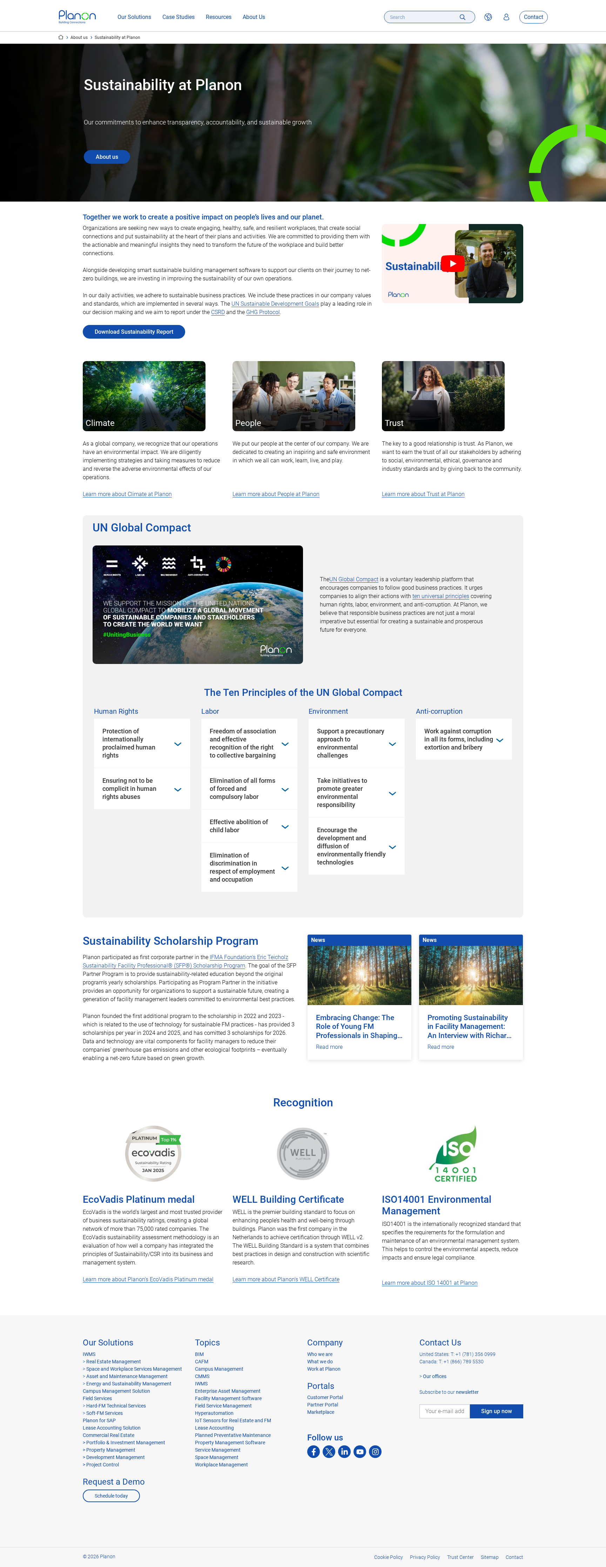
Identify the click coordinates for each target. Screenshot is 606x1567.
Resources (218, 17)
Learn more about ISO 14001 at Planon (430, 1283)
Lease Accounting (214, 1428)
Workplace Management (221, 1464)
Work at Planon (324, 1369)
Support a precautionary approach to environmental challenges (350, 743)
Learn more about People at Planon (276, 494)
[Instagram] (375, 1451)
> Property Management (109, 1450)
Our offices (434, 1376)
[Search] (462, 17)
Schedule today (111, 1496)
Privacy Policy (425, 1557)
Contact (533, 17)
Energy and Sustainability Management (128, 1383)
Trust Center (460, 1557)
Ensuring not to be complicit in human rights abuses (129, 788)
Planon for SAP (99, 1420)
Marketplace (320, 1412)
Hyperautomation (214, 1413)
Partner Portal (322, 1404)
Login (506, 17)
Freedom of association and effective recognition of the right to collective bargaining (243, 743)
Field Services (97, 1398)
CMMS (202, 1376)
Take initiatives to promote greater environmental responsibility (342, 792)
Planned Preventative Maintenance (233, 1435)
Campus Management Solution (116, 1391)
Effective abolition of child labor (239, 826)
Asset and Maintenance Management (126, 1376)
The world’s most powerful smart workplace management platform (60, 37)
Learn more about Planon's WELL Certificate (286, 1279)
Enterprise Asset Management (228, 1391)
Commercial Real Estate (108, 1435)
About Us (254, 17)
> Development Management (114, 1457)
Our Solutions (134, 17)
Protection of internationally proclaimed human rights (128, 743)
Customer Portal (325, 1397)
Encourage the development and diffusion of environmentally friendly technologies (351, 846)
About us (79, 37)
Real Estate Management (113, 1361)
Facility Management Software (228, 1398)
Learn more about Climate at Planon (127, 494)
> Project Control (101, 1464)
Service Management (218, 1450)
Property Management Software (230, 1442)
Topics (207, 1343)
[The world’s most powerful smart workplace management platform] (77, 17)
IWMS (89, 1354)
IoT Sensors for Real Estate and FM (233, 1420)
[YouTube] (360, 1451)
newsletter (467, 1392)
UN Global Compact (353, 579)
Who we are (319, 1354)
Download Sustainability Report (134, 331)
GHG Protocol (263, 312)
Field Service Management (223, 1406)
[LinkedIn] (344, 1451)
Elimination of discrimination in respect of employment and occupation (242, 867)
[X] (329, 1451)
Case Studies (178, 17)
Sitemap (490, 1557)
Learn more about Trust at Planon (423, 494)
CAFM (201, 1361)
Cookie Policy (388, 1557)
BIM (199, 1354)
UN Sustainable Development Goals (275, 303)
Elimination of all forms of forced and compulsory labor (242, 788)
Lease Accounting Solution (112, 1428)
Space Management (216, 1457)
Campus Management (219, 1369)
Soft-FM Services (104, 1413)
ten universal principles (440, 596)
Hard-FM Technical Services (116, 1406)
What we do (320, 1361)
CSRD (218, 312)
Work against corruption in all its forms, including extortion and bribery (458, 739)
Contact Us (440, 1343)
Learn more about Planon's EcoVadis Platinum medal (148, 1279)
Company (325, 1343)
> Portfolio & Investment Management (124, 1442)
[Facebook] (313, 1451)
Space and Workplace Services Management (133, 1369)
